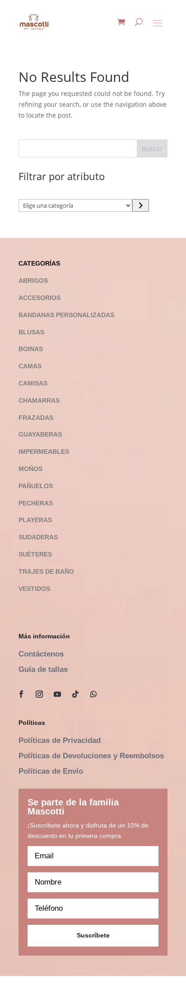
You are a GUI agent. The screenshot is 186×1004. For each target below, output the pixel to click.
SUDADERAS (38, 537)
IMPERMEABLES (44, 451)
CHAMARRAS (39, 400)
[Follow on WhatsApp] (93, 694)
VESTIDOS (34, 588)
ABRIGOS (33, 280)
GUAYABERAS (40, 434)
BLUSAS (31, 332)
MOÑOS (30, 468)
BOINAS (31, 348)
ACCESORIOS (39, 297)
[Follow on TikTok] (75, 694)
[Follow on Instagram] (39, 694)
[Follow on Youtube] (57, 694)
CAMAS (30, 366)
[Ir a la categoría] (140, 205)
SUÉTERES (35, 554)
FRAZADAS (36, 417)
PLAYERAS (35, 519)
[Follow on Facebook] (21, 694)
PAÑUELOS (36, 486)
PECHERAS (36, 503)
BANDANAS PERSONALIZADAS (66, 315)
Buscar (152, 148)
